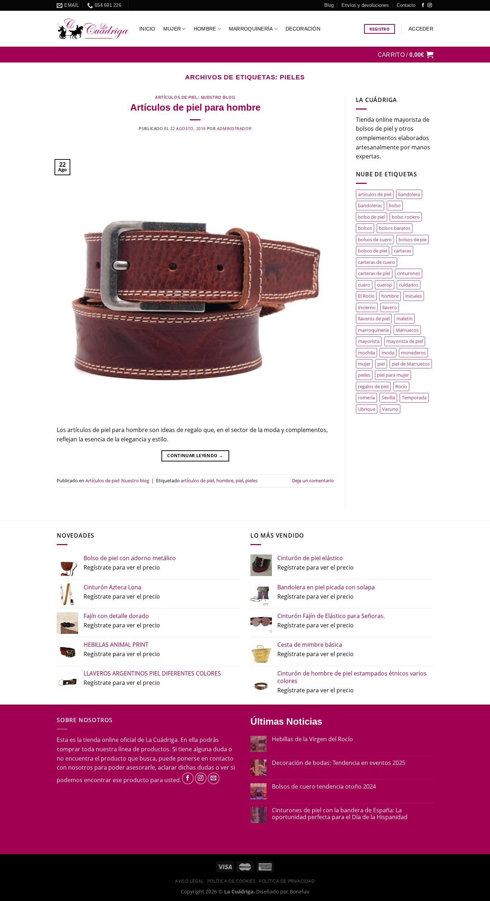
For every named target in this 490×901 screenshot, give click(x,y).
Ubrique (366, 409)
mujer (364, 364)
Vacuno (390, 409)
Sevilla (388, 397)
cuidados (408, 285)
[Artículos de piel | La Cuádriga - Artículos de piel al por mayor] (92, 29)
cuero (364, 285)
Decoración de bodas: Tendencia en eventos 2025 (338, 763)
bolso (395, 205)
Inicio (147, 29)
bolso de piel (371, 217)
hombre (225, 480)
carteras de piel (374, 273)
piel (239, 480)
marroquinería (373, 330)
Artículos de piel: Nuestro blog (195, 97)
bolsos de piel (372, 250)
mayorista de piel (404, 341)
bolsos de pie (413, 239)
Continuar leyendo (195, 455)
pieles (251, 480)
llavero (389, 307)
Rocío (401, 386)
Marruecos (407, 330)
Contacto (406, 5)
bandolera (409, 194)
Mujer (172, 29)
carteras (402, 250)
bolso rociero (406, 217)
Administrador (234, 128)
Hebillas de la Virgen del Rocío (312, 739)
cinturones (408, 273)
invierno (367, 307)
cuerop (384, 285)
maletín (404, 318)
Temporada (414, 397)
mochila (366, 352)
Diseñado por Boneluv (282, 891)
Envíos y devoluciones (365, 5)
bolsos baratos (394, 228)
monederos (413, 352)
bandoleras (370, 205)
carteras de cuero (376, 262)
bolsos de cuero (375, 239)
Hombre (205, 29)
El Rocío (366, 296)
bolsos (365, 228)
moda (388, 352)
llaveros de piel (374, 318)
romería (366, 397)
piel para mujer (393, 375)
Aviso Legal (189, 881)
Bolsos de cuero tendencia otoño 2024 (324, 786)
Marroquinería (251, 29)
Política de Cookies (231, 881)
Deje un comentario (313, 480)
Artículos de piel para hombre (195, 107)
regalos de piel (373, 386)
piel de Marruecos (411, 364)
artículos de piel (197, 480)
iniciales (413, 296)
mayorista (369, 341)
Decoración (303, 29)
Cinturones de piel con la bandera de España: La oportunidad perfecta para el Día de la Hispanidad (339, 814)
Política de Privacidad (287, 881)
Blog (329, 5)
